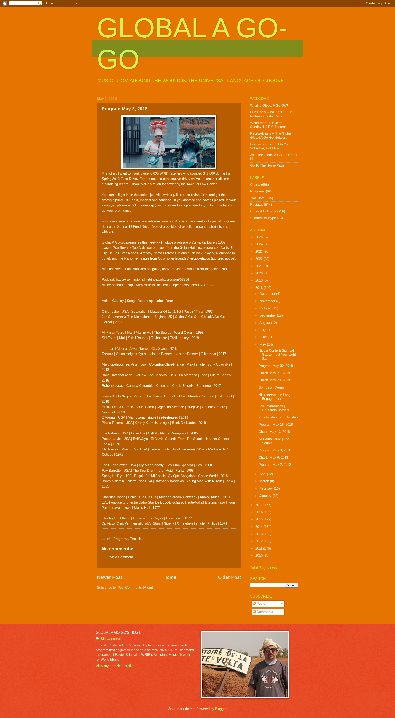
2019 (259, 280)
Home (169, 577)
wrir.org (168, 195)
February (266, 488)
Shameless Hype (263, 218)
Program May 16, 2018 (276, 424)
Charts (255, 185)
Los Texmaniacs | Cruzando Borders (274, 408)
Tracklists (137, 539)
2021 (259, 266)
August (265, 323)
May (263, 344)
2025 (259, 237)
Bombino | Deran (271, 387)
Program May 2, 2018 (275, 464)
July (263, 330)
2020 (259, 273)
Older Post (229, 577)
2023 (259, 251)
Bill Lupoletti (110, 639)
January (265, 496)
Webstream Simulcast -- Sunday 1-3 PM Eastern (268, 125)
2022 (259, 259)
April (263, 474)
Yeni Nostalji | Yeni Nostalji (278, 417)
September (268, 315)
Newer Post (109, 577)
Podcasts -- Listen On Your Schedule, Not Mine (270, 146)
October (265, 308)
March (264, 481)
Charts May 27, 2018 (274, 373)
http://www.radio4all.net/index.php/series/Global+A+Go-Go (170, 285)
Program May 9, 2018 (275, 450)
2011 (259, 548)
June (263, 337)
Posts (260, 603)
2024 (259, 244)
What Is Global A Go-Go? (269, 105)
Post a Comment (120, 557)
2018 (259, 288)
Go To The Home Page (267, 165)
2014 (259, 526)
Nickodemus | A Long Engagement (274, 397)
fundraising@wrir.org (152, 205)
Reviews (256, 204)
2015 (259, 519)
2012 (259, 541)
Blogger (220, 709)
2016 (259, 512)
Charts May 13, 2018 (274, 432)
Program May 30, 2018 (276, 366)
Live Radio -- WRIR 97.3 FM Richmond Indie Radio (271, 114)
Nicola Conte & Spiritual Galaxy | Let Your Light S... (277, 354)
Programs (120, 539)
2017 (259, 505)
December (267, 293)
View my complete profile (114, 666)
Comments (264, 612)
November (267, 301)
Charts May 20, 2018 (274, 380)
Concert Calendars (264, 211)
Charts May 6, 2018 (273, 457)
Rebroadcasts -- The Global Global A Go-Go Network (270, 135)
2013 (259, 534)
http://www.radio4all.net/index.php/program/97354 (152, 279)
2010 (259, 555)
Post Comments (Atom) (135, 587)
